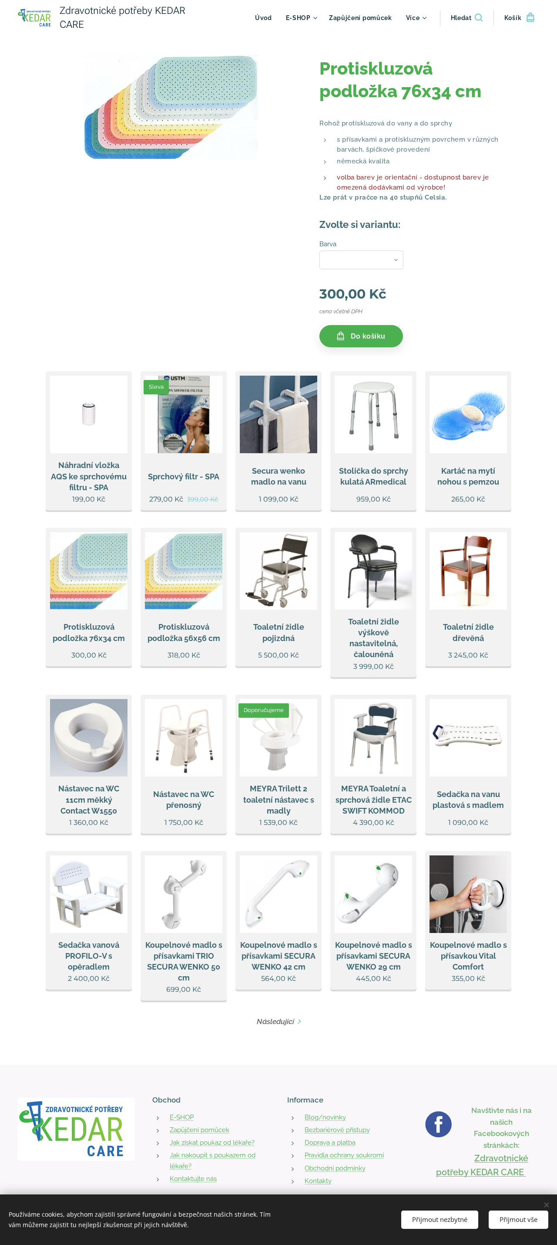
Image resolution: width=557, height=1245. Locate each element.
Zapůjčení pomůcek (199, 1130)
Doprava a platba (330, 1143)
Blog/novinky (325, 1117)
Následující (275, 1021)
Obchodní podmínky (335, 1168)
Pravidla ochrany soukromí (344, 1155)
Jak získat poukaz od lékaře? (212, 1143)
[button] (466, 18)
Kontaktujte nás (193, 1179)
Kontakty (318, 1181)
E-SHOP (182, 1117)
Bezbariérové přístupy (337, 1130)
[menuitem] (266, 18)
